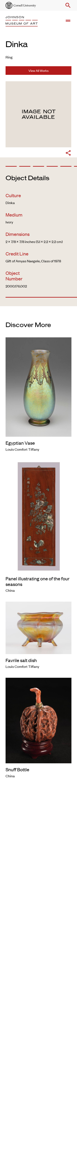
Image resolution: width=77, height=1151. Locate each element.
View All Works (38, 70)
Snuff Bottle (17, 769)
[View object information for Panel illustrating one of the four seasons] (38, 515)
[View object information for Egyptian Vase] (38, 386)
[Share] (68, 153)
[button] (67, 5)
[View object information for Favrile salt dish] (38, 627)
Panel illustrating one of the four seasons (38, 581)
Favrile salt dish (21, 660)
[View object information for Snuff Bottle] (38, 720)
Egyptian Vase (20, 443)
